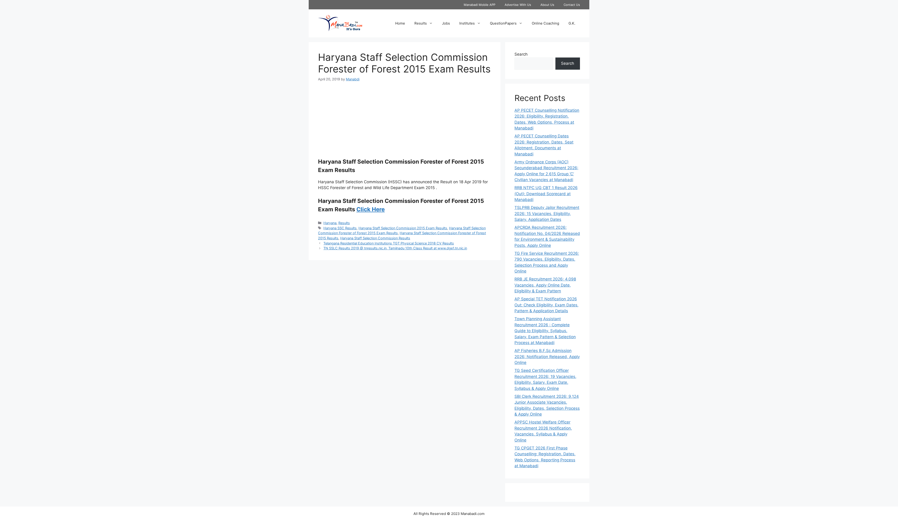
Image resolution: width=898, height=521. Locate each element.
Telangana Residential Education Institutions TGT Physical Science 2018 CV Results (388, 243)
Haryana (330, 223)
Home (400, 23)
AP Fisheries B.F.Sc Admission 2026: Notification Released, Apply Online (547, 356)
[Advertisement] (404, 122)
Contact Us (572, 5)
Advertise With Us (518, 5)
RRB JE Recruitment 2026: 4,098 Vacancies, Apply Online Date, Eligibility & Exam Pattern (545, 285)
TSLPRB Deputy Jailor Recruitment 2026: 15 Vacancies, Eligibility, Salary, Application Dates (546, 213)
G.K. (571, 23)
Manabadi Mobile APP (479, 5)
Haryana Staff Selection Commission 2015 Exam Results (402, 228)
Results (420, 23)
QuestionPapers (503, 23)
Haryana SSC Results (340, 228)
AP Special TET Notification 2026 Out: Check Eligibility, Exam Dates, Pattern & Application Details (546, 305)
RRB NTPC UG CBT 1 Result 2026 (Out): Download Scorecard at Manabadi (546, 193)
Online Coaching (545, 23)
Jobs (446, 23)
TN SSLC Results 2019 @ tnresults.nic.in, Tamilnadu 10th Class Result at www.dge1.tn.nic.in (395, 248)
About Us (547, 5)
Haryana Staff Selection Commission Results (375, 238)
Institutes (467, 23)
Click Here (370, 209)
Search (521, 54)
